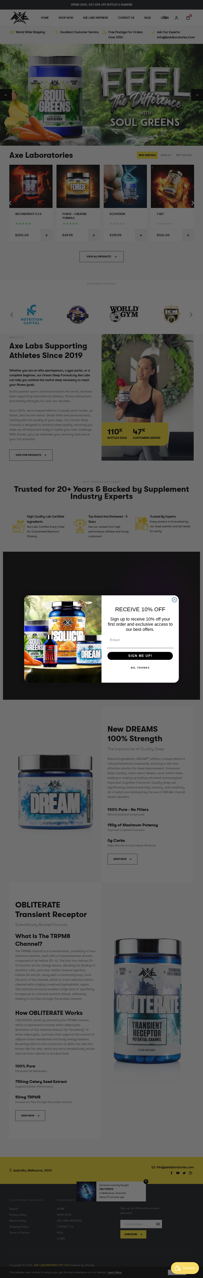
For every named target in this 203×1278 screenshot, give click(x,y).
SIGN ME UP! (140, 655)
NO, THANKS (140, 667)
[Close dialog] (174, 599)
